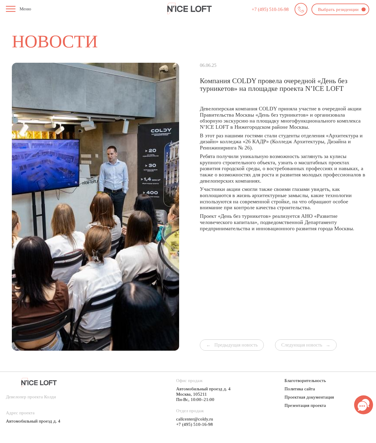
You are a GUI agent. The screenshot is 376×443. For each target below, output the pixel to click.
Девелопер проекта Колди (31, 396)
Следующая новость (301, 344)
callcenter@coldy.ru (194, 419)
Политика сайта (300, 388)
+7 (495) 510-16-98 (270, 9)
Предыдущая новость (236, 344)
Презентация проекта (305, 405)
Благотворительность (305, 380)
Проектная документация (309, 397)
